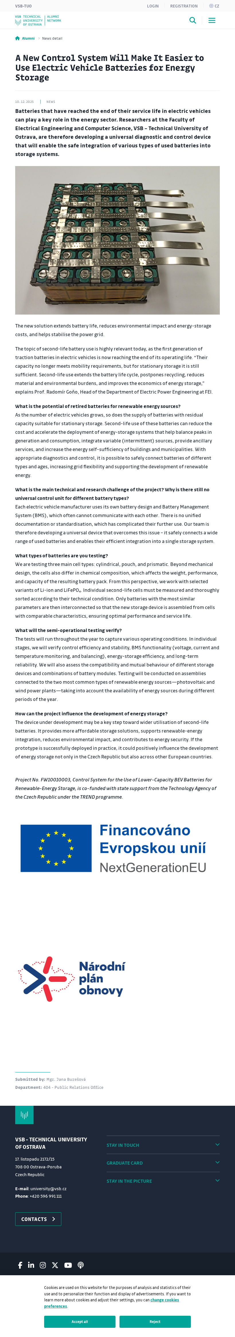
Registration (184, 5)
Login (153, 5)
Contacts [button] (34, 1219)
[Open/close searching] (192, 21)
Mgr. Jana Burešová (66, 1079)
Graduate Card (125, 1163)
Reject (155, 1321)
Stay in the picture (129, 1181)
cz (217, 5)
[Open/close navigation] (212, 20)
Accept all (80, 1321)
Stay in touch (123, 1145)
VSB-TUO (23, 5)
